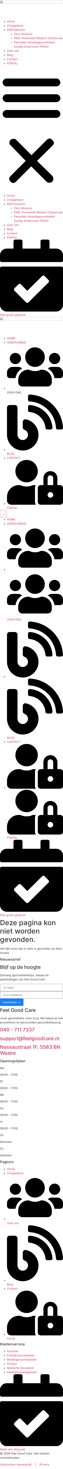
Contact (12, 59)
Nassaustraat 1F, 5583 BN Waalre (30, 1050)
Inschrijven (10, 1002)
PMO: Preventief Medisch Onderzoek (38, 38)
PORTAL (12, 63)
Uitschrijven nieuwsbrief (16, 1464)
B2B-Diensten (16, 29)
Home (11, 21)
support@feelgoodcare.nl (29, 1038)
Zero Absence (23, 34)
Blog (10, 55)
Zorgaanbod (15, 25)
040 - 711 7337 (17, 1030)
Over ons (13, 50)
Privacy (44, 1464)
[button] (31, 129)
